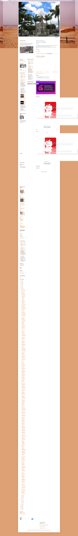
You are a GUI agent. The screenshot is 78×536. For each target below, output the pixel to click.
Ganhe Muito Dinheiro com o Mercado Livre (23, 294)
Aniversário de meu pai (23, 363)
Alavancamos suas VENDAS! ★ (23, 325)
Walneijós (21, 223)
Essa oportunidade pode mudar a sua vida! (23, 309)
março (22, 500)
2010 (21, 506)
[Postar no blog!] (48, 53)
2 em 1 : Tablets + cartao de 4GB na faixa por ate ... (23, 335)
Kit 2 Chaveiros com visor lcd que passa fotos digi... (23, 412)
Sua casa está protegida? (23, 317)
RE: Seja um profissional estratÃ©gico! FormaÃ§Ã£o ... (23, 393)
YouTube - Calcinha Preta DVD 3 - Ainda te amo (22, 75)
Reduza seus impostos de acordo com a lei (23, 470)
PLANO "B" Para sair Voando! (23, 489)
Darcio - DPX (22, 382)
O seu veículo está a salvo (23, 310)
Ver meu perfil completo (23, 61)
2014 (21, 287)
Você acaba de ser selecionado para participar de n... (23, 387)
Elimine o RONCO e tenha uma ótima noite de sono (23, 487)
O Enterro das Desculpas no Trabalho (23, 378)
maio (22, 498)
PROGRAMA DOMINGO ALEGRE (25, 103)
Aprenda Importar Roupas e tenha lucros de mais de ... (23, 409)
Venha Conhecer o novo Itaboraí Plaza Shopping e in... (23, 315)
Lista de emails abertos (23, 446)
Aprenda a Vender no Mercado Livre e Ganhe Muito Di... (23, 384)
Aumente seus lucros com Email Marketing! (23, 380)
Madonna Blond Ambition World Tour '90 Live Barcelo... (23, 467)
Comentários (22, 238)
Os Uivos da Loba (22, 208)
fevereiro (22, 501)
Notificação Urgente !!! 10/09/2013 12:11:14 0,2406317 (23, 442)
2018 (21, 283)
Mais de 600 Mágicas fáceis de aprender (23, 368)
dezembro (22, 289)
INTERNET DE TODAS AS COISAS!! (23, 492)
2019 (21, 282)
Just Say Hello (21, 220)
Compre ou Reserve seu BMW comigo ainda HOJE (23, 427)
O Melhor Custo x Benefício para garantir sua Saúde (23, 345)
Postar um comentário (40, 57)
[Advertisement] (47, 65)
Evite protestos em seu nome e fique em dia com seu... (23, 366)
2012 (21, 504)
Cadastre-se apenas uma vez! (23, 455)
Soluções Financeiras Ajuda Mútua (23, 473)
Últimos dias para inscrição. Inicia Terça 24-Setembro (23, 372)
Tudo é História (22, 189)
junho (22, 497)
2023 (21, 280)
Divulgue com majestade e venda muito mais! (23, 421)
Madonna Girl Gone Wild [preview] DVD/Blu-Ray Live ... (23, 464)
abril (21, 499)
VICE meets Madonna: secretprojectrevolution (23, 302)
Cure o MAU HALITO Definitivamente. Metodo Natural (23, 449)
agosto (22, 495)
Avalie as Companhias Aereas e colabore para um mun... (23, 476)
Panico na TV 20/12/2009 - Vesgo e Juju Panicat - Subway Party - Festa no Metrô (23, 80)
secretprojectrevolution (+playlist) (23, 305)
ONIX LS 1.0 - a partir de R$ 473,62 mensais (23, 348)
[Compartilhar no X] (49, 53)
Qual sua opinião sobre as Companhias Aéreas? (23, 297)
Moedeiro (21, 211)
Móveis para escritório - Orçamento (23, 403)
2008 (21, 508)
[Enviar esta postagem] (46, 53)
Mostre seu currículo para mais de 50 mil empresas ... (23, 459)
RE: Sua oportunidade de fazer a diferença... (23, 332)
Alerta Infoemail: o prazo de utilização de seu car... (23, 338)
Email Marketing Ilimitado (23, 445)
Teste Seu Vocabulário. (42, 526)
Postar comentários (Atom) (41, 73)
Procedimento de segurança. (23, 456)
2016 (21, 285)
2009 (21, 507)
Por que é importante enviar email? (23, 300)
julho (22, 496)
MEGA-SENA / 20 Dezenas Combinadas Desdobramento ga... (23, 397)
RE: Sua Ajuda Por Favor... (23, 493)
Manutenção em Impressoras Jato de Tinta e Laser (23, 415)
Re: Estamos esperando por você (23, 485)
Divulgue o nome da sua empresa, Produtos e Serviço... (23, 322)
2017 (21, 284)
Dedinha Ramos (23, 60)
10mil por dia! (23, 370)
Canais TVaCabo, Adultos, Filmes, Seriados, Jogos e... (23, 350)
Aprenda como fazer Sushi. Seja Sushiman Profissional (23, 430)
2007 (21, 509)
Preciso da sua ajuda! (23, 461)
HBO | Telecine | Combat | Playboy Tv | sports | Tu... (23, 353)
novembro (22, 290)
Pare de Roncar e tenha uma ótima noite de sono (23, 328)
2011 (21, 505)
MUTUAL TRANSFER (23, 405)
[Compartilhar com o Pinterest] (51, 53)
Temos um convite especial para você (23, 359)
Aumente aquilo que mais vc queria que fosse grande (23, 401)
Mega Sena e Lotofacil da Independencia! (23, 479)
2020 (21, 281)
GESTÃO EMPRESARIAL (23, 306)
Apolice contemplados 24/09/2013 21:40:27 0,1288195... (23, 342)
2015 (21, 286)
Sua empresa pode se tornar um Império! (23, 390)
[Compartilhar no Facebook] (50, 53)
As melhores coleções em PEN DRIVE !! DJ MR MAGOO (23, 452)
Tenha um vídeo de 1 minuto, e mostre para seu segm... (23, 436)
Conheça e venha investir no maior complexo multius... (23, 356)
